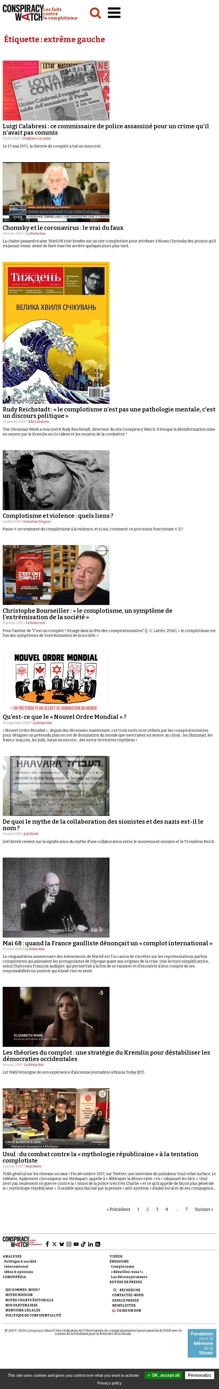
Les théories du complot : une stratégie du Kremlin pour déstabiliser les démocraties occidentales (106, 1056)
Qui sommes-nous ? (22, 1290)
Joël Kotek (31, 834)
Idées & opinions (18, 1272)
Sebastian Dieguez (37, 521)
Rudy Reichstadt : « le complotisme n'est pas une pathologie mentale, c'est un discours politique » (109, 412)
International (16, 1266)
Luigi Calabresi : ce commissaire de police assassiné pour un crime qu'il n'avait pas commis (106, 129)
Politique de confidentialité (33, 1315)
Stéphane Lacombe (36, 138)
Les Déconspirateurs (129, 1277)
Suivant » (204, 1209)
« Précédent (118, 1209)
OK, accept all (165, 1375)
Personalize (200, 1375)
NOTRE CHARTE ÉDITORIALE (29, 1300)
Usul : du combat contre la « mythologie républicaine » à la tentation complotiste (100, 1157)
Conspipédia (14, 1277)
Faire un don (129, 1310)
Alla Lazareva (38, 421)
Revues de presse (126, 1282)
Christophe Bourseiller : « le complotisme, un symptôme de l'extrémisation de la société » (88, 614)
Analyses (12, 1256)
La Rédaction (35, 233)
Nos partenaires (21, 1305)
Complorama (122, 1266)
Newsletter (124, 1305)
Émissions (119, 1261)
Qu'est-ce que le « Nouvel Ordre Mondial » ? (64, 716)
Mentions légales (22, 1310)
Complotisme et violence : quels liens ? (58, 515)
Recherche (129, 1290)
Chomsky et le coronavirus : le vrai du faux (63, 227)
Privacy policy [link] (109, 1383)
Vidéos (116, 1256)
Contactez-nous (128, 1295)
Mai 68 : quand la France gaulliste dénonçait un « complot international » (108, 943)
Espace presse (125, 1300)
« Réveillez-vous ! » (127, 1272)
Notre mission (19, 1295)
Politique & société (20, 1261)
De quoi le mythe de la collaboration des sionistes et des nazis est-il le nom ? (103, 825)
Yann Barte (33, 1166)
